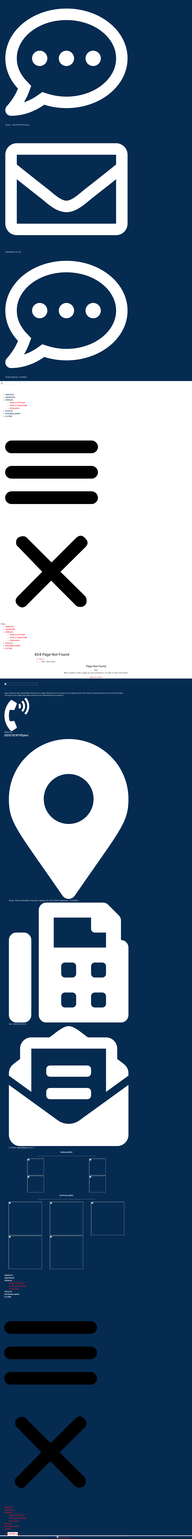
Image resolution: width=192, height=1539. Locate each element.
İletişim (8, 416)
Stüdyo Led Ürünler (17, 403)
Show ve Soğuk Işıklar (18, 405)
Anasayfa (9, 394)
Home (41, 659)
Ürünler (9, 400)
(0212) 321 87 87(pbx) (16, 735)
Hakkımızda (10, 397)
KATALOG (9, 411)
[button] (51, 522)
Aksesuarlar (15, 408)
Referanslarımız (12, 413)
